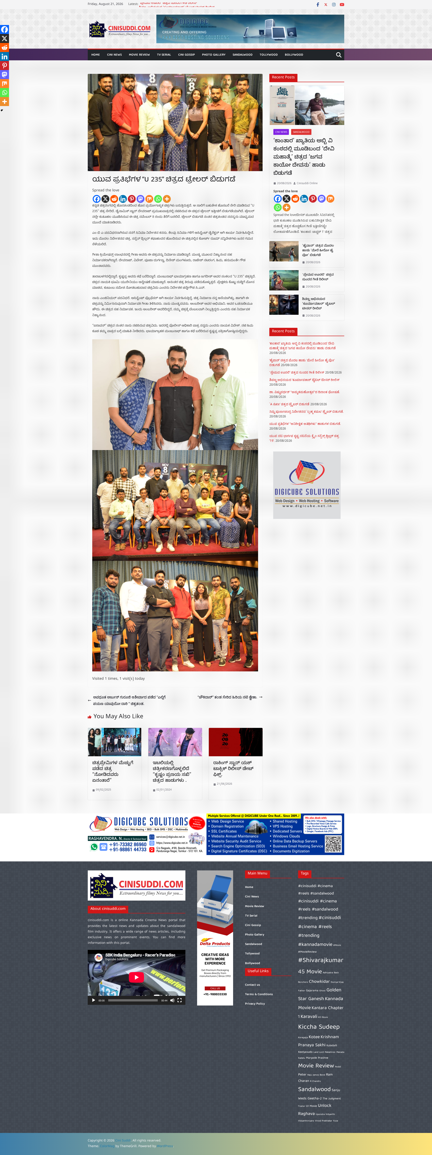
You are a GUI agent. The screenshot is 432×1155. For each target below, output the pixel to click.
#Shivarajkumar (320, 961)
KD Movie (323, 1017)
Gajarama (312, 990)
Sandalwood (242, 55)
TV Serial (164, 55)
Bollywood (294, 55)
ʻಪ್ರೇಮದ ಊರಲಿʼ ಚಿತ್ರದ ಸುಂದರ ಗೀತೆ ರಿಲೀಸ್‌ (168, 4)
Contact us (252, 985)
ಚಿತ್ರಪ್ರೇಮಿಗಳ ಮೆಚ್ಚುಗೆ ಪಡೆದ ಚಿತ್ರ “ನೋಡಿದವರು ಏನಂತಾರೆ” (112, 772)
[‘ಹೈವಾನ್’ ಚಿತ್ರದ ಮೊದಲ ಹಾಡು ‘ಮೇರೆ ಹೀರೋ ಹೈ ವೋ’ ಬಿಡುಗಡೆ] (284, 254)
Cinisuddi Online (307, 183)
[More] (167, 199)
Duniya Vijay (337, 982)
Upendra (320, 1114)
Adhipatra (328, 973)
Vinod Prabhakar (323, 1121)
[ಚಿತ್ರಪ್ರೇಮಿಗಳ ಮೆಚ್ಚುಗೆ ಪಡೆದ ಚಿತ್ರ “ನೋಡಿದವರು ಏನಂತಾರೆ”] (115, 731)
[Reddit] (114, 199)
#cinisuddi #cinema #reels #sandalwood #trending (318, 909)
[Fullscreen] (179, 1000)
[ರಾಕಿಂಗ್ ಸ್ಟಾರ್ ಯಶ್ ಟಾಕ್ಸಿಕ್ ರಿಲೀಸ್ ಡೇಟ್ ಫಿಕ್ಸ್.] (236, 731)
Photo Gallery (213, 55)
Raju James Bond (316, 1075)
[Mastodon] (140, 199)
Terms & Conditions (259, 994)
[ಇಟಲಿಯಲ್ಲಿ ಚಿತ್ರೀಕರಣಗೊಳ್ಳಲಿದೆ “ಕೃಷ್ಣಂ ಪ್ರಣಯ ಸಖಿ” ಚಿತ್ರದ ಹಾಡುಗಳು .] (175, 731)
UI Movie (311, 1106)
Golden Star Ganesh (319, 995)
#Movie (337, 945)
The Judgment (332, 1098)
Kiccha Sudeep (319, 1027)
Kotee (314, 1037)
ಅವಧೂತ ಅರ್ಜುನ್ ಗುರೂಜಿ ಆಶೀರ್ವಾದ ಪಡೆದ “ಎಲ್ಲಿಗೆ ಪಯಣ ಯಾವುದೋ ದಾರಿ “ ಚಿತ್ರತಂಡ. (129, 700)
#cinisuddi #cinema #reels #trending (319, 927)
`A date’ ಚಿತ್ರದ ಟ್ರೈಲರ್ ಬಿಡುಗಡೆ (289, 404)
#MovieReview (307, 952)
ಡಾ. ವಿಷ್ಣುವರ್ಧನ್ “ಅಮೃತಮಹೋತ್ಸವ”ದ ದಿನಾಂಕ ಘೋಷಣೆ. (304, 392)
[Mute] (172, 1000)
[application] (136, 977)
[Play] (93, 1000)
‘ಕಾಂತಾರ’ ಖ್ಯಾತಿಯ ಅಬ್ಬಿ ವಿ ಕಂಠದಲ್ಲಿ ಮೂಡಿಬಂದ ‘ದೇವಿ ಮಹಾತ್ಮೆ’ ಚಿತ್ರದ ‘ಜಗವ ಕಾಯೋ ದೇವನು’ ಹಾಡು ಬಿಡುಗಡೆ (303, 158)
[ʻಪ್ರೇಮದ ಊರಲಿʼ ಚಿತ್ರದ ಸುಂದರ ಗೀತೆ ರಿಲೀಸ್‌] (284, 281)
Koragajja (303, 1038)
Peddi (338, 1067)
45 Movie (310, 972)
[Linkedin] (123, 199)
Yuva (335, 1121)
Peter (302, 1075)
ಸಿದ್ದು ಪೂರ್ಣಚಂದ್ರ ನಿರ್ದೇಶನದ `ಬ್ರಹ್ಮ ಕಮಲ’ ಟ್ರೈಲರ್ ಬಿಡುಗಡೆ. (306, 411)
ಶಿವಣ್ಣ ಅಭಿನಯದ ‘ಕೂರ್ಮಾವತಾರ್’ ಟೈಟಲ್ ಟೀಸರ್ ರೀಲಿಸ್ (318, 304)
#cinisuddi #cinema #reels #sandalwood (316, 890)
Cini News (114, 55)
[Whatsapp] (158, 199)
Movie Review (139, 55)
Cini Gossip (186, 55)
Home (95, 55)
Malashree (330, 1052)
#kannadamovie (315, 944)
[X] (105, 199)
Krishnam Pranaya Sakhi (318, 1041)
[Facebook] (97, 199)
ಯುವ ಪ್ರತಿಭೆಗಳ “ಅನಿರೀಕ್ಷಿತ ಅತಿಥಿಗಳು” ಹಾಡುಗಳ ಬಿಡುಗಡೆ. (305, 423)
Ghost (322, 991)
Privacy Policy (255, 1004)
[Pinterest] (132, 199)
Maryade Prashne (317, 1058)
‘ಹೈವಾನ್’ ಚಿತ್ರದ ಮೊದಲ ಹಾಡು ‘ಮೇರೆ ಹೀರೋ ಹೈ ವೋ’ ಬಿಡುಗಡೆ (318, 251)
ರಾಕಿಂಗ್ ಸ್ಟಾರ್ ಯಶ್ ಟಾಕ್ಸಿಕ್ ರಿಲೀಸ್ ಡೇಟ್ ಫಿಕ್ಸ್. (233, 769)
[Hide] (2, 110)
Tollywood (269, 55)
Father (301, 991)
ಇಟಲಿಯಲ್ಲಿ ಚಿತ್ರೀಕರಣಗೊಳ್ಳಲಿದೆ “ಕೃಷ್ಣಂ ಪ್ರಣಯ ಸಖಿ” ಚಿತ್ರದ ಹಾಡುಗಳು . (172, 772)
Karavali (309, 1016)
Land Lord (318, 1052)
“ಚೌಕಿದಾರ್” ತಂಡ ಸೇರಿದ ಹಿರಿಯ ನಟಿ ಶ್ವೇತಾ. (227, 697)
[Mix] (149, 199)
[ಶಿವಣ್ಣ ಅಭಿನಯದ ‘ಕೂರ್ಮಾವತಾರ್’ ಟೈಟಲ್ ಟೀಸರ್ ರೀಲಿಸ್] (284, 307)
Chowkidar (319, 982)
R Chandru (315, 1081)
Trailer (301, 1106)
